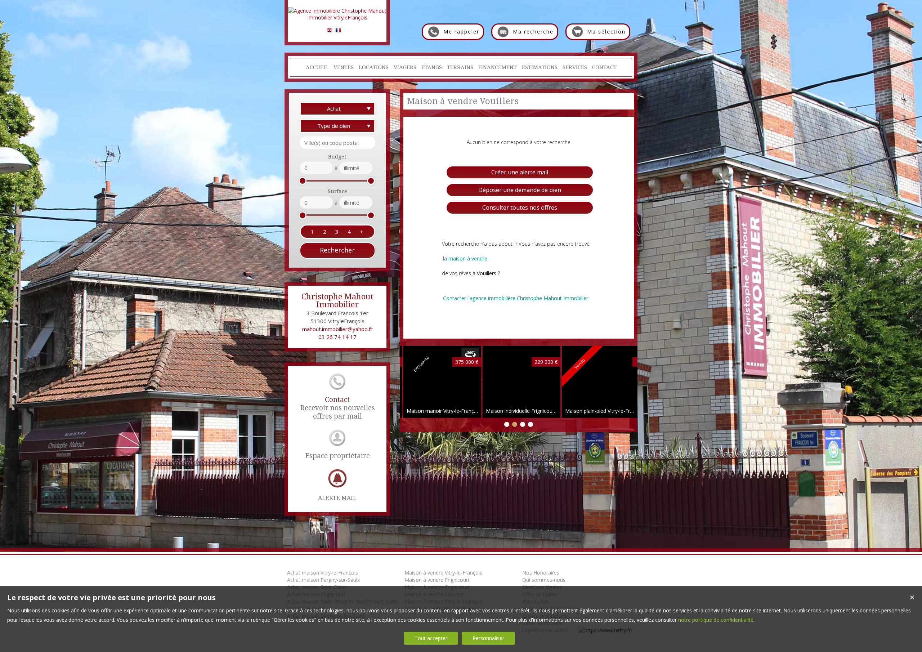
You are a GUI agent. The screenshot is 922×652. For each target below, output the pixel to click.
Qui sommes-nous (543, 579)
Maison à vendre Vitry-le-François (443, 572)
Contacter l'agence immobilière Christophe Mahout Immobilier (515, 298)
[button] (312, 231)
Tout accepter (431, 638)
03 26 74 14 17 (337, 336)
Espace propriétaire (337, 456)
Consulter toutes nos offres (519, 207)
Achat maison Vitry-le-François (322, 572)
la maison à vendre (465, 258)
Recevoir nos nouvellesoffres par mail (337, 408)
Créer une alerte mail (519, 172)
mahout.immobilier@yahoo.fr (337, 328)
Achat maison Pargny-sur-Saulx (323, 579)
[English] (329, 31)
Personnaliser (488, 638)
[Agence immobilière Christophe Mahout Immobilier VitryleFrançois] (337, 17)
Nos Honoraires (540, 572)
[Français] (338, 31)
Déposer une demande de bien (519, 190)
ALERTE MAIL (337, 498)
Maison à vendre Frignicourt (437, 579)
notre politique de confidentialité (715, 619)
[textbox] (337, 143)
